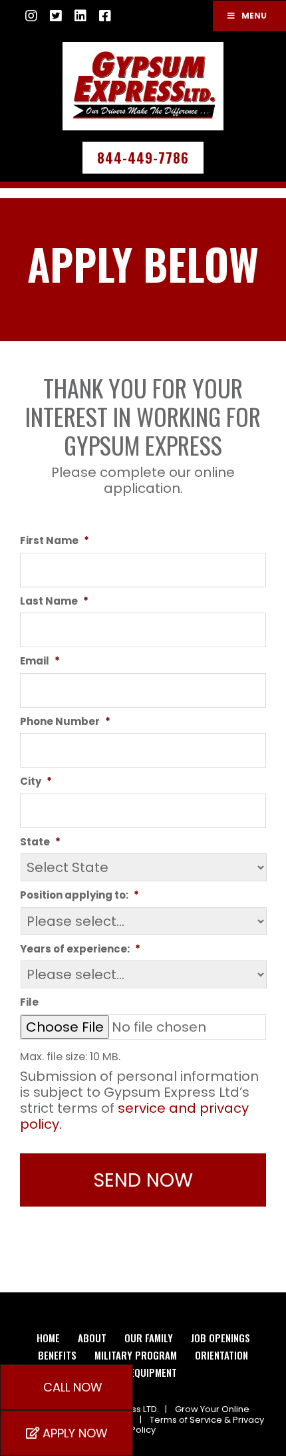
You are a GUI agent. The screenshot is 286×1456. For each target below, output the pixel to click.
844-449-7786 (143, 158)
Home (48, 1337)
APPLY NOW (73, 1433)
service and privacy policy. (134, 1116)
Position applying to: (79, 895)
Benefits (57, 1355)
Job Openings (220, 1337)
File (29, 1002)
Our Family (148, 1337)
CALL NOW (71, 1387)
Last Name (54, 601)
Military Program (135, 1355)
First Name (54, 540)
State (40, 842)
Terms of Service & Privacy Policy (197, 1425)
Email (40, 661)
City (36, 781)
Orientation (221, 1355)
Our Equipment (143, 1372)
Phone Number (65, 721)
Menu (254, 15)
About (92, 1337)
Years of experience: (80, 949)
